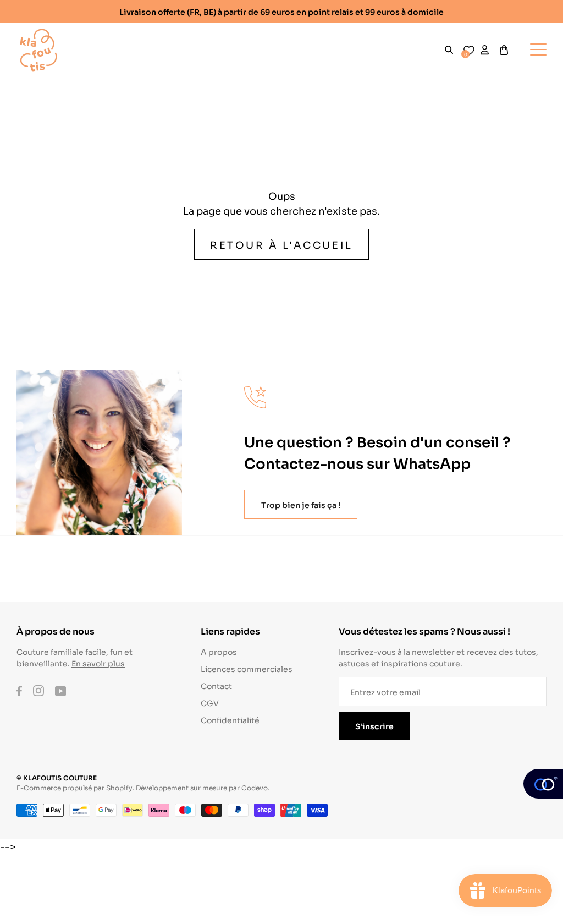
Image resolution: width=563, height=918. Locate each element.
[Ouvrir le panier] (504, 50)
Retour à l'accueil (281, 244)
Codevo (254, 787)
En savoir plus (98, 663)
